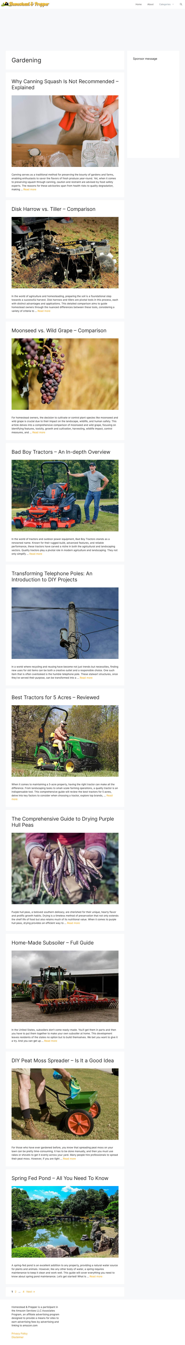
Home (139, 4)
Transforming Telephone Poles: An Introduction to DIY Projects (52, 576)
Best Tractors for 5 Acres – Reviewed (55, 697)
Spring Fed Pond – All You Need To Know (60, 1178)
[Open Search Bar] (181, 4)
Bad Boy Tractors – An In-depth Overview (61, 452)
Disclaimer (18, 1337)
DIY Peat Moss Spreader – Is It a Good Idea (63, 1060)
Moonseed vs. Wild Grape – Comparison (59, 330)
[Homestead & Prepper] (24, 4)
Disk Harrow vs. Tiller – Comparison (53, 209)
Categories (165, 4)
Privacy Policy (19, 1333)
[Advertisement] (92, 29)
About (150, 4)
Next (30, 1291)
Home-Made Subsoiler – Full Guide (53, 943)
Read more (29, 189)
